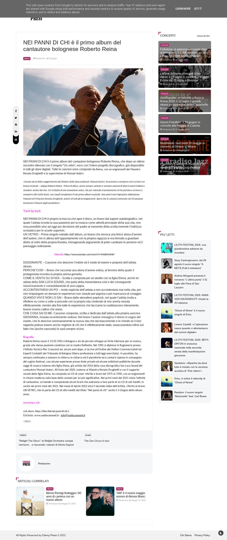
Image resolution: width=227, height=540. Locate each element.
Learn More (183, 8)
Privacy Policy (202, 535)
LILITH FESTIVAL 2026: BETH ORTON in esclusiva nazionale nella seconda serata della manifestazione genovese (191, 347)
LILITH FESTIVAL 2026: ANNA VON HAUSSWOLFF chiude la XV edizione (191, 299)
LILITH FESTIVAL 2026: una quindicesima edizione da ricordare (190, 248)
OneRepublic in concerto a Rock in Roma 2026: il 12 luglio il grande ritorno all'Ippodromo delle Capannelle (184, 101)
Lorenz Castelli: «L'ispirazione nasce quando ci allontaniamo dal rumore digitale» (191, 328)
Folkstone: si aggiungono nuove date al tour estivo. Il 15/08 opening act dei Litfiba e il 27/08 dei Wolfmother (183, 53)
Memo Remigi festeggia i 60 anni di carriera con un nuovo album (63, 496)
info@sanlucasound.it (73, 415)
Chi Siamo (186, 535)
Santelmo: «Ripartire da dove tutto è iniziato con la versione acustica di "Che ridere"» (191, 367)
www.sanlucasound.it (46, 415)
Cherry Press (49, 535)
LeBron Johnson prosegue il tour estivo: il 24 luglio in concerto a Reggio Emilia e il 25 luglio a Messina (184, 77)
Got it (198, 8)
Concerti (164, 45)
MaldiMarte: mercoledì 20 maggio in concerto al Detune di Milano (182, 144)
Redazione (44, 463)
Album (26, 58)
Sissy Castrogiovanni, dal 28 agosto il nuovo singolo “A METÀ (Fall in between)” (190, 264)
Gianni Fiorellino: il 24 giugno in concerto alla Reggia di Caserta (180, 124)
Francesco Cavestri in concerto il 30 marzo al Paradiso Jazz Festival (182, 165)
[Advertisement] (185, 202)
